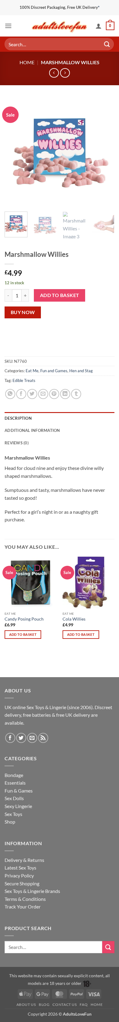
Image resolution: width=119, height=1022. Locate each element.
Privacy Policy (19, 875)
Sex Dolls (14, 798)
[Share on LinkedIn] (65, 394)
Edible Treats (24, 380)
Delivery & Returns (24, 860)
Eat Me (32, 370)
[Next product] (54, 73)
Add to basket (59, 295)
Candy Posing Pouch (24, 619)
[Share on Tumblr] (76, 394)
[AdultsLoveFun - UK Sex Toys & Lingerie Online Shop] (59, 25)
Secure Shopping (22, 883)
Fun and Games (53, 370)
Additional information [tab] (32, 430)
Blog (44, 1004)
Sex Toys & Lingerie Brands (32, 891)
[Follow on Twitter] (21, 738)
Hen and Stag (81, 370)
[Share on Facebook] (21, 394)
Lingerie (57, 707)
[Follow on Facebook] (10, 738)
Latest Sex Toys (20, 867)
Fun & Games (19, 790)
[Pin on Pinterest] (54, 394)
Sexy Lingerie (18, 806)
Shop (10, 821)
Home (27, 62)
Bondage (14, 775)
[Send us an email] (32, 738)
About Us (26, 1004)
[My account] (99, 26)
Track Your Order (23, 906)
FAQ (84, 1004)
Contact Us (64, 1004)
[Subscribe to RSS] (43, 738)
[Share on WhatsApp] (10, 394)
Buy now (23, 312)
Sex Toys (35, 707)
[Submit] (107, 44)
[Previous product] (65, 73)
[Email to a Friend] (43, 394)
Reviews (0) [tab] (17, 442)
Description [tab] (18, 418)
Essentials (15, 783)
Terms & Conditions (25, 899)
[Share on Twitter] (32, 394)
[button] (8, 25)
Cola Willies (74, 619)
